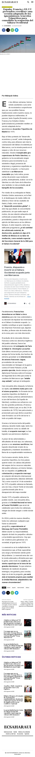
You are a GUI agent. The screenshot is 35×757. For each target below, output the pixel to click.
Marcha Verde (20, 587)
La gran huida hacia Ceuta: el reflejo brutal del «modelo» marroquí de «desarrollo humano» (13, 646)
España (13, 587)
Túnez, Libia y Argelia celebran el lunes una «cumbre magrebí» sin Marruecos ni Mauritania (26, 604)
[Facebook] (4, 30)
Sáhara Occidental (7, 7)
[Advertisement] (17, 74)
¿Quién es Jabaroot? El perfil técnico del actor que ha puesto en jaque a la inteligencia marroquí (13, 622)
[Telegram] (16, 30)
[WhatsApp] (12, 30)
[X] (8, 30)
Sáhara (27, 587)
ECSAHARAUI (7, 26)
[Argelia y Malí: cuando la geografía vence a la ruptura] (28, 688)
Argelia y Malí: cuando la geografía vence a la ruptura (13, 687)
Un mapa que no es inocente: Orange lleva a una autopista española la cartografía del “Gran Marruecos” (13, 634)
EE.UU (8, 587)
